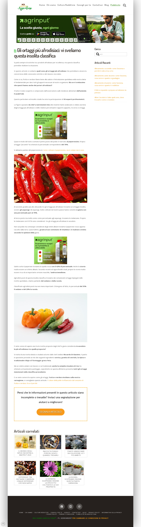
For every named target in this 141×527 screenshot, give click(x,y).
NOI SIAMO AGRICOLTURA (44, 518)
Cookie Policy (51, 514)
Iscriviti (67, 512)
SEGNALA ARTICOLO (50, 411)
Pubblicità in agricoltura (86, 514)
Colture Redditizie (41, 512)
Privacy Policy (94, 512)
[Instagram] (79, 507)
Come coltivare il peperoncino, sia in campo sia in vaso (63, 150)
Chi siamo (28, 512)
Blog (85, 512)
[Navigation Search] (124, 5)
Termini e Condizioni (66, 514)
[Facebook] (62, 507)
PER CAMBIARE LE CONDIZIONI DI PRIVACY (90, 518)
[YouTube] (70, 507)
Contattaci (76, 512)
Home (21, 512)
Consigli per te (56, 512)
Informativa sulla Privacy (112, 512)
